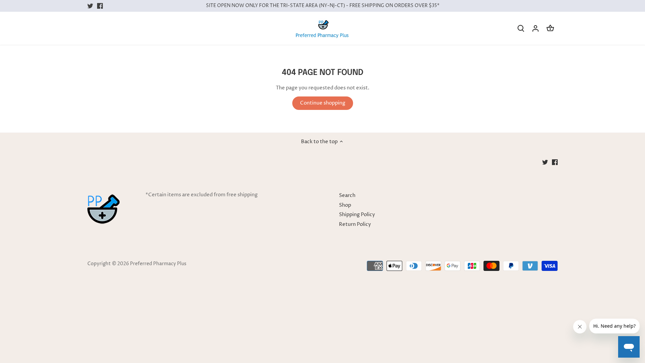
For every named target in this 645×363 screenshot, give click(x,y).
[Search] (520, 28)
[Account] (535, 28)
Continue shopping (322, 103)
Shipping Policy (357, 214)
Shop (345, 205)
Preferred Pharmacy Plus (158, 264)
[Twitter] (90, 5)
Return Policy (355, 224)
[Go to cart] (550, 28)
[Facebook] (100, 5)
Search (347, 195)
